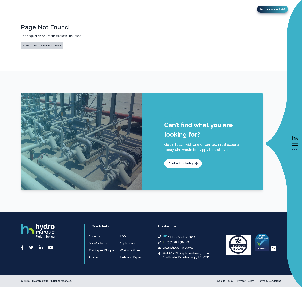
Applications (128, 243)
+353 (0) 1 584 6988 (177, 242)
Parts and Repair (130, 257)
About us (94, 236)
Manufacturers (98, 243)
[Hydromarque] (38, 231)
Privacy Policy (245, 280)
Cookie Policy (225, 280)
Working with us (130, 250)
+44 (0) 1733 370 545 (179, 236)
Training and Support (102, 250)
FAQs (123, 236)
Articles (94, 257)
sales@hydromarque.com (179, 247)
